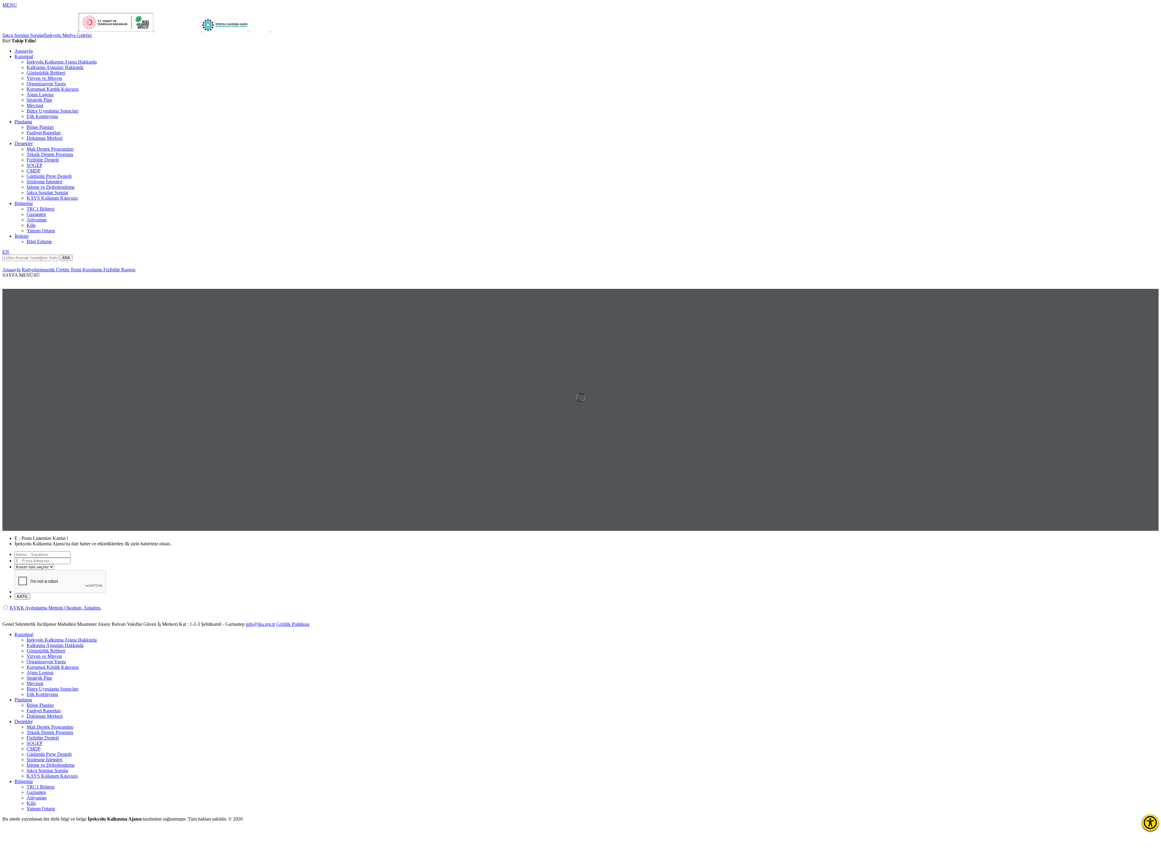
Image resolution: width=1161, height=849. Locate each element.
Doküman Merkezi (45, 138)
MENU (9, 5)
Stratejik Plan (39, 100)
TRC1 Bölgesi (40, 208)
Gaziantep (36, 214)
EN (5, 251)
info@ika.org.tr (260, 624)
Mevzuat (35, 105)
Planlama (23, 121)
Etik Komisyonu (42, 116)
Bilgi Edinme (39, 241)
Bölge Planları (40, 127)
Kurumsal (24, 56)
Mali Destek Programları (50, 149)
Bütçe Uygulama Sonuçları (52, 110)
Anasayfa (24, 51)
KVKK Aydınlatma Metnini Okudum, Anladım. (55, 607)
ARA (66, 258)
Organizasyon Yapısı (46, 83)
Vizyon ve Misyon (44, 78)
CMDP (34, 170)
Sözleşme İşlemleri (44, 181)
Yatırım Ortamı (41, 230)
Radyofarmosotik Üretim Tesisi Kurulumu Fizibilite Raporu (78, 269)
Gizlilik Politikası (292, 624)
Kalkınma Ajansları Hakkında (55, 67)
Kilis (31, 225)
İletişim (21, 236)
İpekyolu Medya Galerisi (68, 35)
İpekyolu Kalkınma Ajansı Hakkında (62, 61)
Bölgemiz (24, 203)
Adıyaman (37, 219)
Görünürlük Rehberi (46, 72)
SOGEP (34, 165)
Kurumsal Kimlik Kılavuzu (53, 89)
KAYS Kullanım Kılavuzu (52, 198)
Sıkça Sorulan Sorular (23, 35)
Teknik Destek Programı (50, 154)
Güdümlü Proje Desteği (49, 176)
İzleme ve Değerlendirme (51, 187)
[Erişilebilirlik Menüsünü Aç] (1150, 822)
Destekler (24, 143)
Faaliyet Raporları (44, 132)
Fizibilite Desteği (43, 159)
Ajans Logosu (40, 94)
